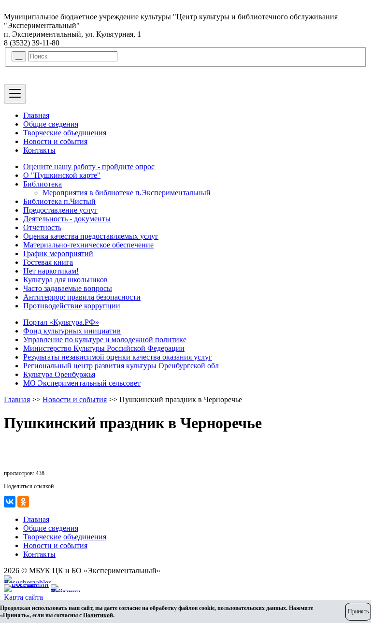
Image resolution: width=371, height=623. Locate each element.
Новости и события (55, 141)
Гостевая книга (48, 262)
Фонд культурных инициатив (72, 331)
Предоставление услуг (60, 210)
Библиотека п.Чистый (59, 201)
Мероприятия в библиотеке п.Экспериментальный (127, 192)
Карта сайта (23, 597)
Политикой (98, 615)
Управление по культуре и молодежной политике (104, 339)
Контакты (39, 150)
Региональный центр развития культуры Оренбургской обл (121, 366)
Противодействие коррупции (71, 306)
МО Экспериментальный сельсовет (82, 383)
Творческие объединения (64, 133)
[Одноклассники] (23, 501)
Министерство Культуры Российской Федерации (104, 348)
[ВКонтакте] (9, 501)
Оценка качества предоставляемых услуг (90, 236)
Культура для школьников (65, 279)
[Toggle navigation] (15, 94)
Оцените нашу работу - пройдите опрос (89, 166)
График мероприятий (58, 253)
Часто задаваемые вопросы (67, 288)
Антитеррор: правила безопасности (82, 297)
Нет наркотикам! (51, 271)
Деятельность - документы (67, 219)
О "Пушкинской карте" (61, 175)
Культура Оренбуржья (59, 374)
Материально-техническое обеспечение (88, 245)
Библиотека (42, 184)
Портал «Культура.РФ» (61, 322)
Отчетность (42, 227)
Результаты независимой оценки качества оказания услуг (117, 357)
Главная (36, 115)
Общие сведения (50, 124)
